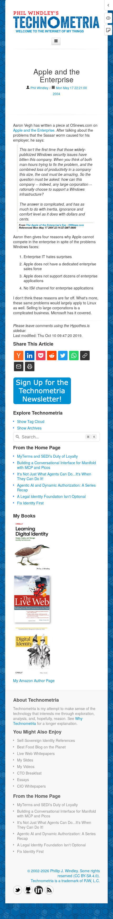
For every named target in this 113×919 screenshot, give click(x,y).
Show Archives (29, 428)
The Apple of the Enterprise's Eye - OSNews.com (55, 225)
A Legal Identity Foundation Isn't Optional (51, 496)
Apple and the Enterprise (33, 130)
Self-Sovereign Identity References (46, 740)
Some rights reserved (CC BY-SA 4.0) (79, 873)
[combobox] (56, 436)
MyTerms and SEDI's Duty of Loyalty (47, 456)
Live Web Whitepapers (36, 753)
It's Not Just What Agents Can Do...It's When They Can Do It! (54, 476)
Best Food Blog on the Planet (41, 746)
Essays (23, 779)
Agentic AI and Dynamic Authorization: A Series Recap (56, 487)
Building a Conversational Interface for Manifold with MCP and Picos (56, 465)
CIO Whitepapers (31, 786)
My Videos (25, 766)
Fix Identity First (30, 502)
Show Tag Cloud (30, 421)
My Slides (25, 760)
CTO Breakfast (29, 773)
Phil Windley (39, 87)
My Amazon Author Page (34, 680)
